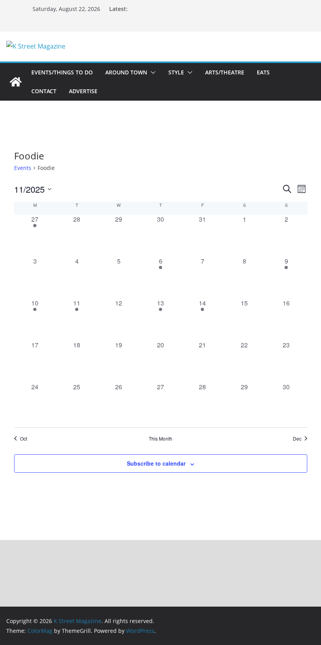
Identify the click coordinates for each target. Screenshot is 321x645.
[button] (151, 72)
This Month (160, 438)
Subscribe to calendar (156, 463)
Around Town (126, 72)
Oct (23, 438)
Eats (263, 72)
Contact (43, 91)
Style (176, 72)
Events (22, 168)
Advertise (83, 91)
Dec (297, 438)
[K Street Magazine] (15, 81)
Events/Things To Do (62, 72)
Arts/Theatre (224, 72)
